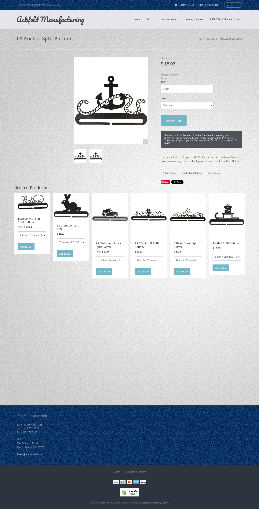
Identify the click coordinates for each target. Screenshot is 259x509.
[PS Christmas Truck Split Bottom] (110, 214)
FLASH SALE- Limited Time (224, 19)
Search (116, 472)
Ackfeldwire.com (104, 503)
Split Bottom (211, 39)
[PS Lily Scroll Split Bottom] (149, 214)
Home (136, 19)
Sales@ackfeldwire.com (30, 454)
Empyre (145, 503)
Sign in (202, 5)
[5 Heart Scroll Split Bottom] (188, 214)
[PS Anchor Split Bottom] (80, 156)
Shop (148, 19)
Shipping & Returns (136, 472)
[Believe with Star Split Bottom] (32, 202)
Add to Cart (173, 121)
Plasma (165, 58)
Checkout (214, 5)
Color (163, 98)
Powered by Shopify (159, 503)
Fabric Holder (169, 173)
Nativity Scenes (194, 19)
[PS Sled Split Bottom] (227, 214)
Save (166, 182)
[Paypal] (116, 482)
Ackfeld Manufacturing (50, 19)
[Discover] (143, 482)
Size (163, 81)
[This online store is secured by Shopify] (129, 492)
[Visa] (123, 482)
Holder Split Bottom (192, 173)
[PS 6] (71, 205)
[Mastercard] (129, 482)
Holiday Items (168, 19)
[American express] (136, 482)
